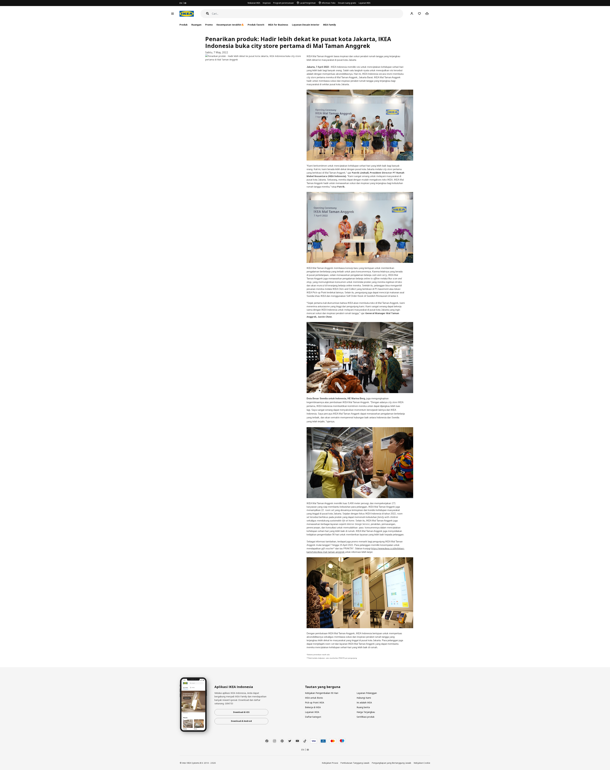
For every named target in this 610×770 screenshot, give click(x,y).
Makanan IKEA (254, 3)
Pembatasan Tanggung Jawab (355, 763)
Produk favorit (256, 24)
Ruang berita (363, 707)
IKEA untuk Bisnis (314, 697)
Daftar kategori (313, 716)
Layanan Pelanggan (367, 692)
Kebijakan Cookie (422, 763)
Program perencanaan (283, 3)
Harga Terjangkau (366, 712)
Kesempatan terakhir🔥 (230, 24)
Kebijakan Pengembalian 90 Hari (321, 692)
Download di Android (241, 721)
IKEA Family (329, 24)
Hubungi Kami (364, 697)
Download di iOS (241, 712)
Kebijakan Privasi (330, 763)
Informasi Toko (329, 3)
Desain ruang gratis (347, 3)
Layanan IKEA (364, 3)
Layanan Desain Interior (305, 24)
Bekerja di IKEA (313, 707)
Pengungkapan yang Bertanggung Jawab (391, 763)
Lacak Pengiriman (308, 3)
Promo (209, 24)
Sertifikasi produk (365, 716)
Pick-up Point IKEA (314, 702)
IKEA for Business (278, 24)
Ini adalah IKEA (364, 702)
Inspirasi (267, 3)
